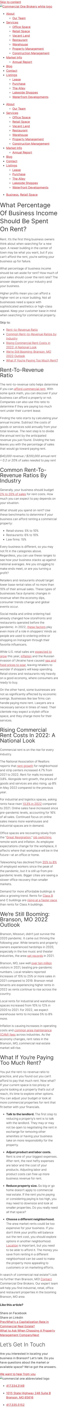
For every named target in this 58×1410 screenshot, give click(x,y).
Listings (11, 75)
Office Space (21, 27)
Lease (16, 79)
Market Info (14, 57)
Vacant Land (21, 35)
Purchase (18, 84)
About (10, 14)
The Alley (18, 88)
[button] (29, 1313)
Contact (11, 71)
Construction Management (30, 53)
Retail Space (21, 31)
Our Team (19, 18)
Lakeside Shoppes (25, 92)
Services (12, 22)
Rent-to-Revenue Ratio (22, 330)
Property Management (28, 49)
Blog (9, 66)
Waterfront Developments (30, 97)
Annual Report (22, 62)
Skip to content (10, 2)
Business (12, 194)
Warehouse (20, 44)
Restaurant (20, 40)
